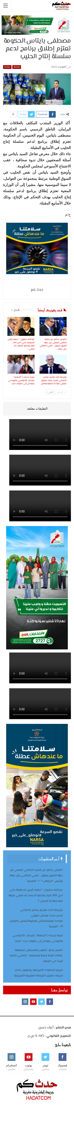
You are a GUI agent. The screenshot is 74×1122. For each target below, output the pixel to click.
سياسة (7, 66)
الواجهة (17, 66)
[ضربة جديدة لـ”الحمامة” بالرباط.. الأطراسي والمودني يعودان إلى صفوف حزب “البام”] (21, 364)
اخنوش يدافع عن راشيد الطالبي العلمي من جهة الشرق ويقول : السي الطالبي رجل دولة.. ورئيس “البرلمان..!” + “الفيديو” (36, 875)
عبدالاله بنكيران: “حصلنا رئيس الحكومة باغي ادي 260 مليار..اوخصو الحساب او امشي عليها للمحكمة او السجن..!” (35, 895)
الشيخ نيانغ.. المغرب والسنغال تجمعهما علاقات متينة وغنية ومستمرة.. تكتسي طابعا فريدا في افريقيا (36, 956)
